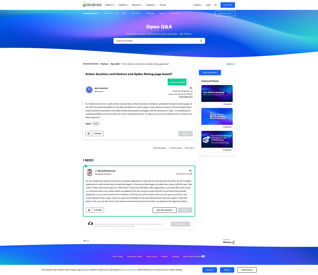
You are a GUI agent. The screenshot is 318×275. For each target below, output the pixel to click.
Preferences (247, 270)
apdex (96, 123)
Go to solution (178, 82)
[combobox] (159, 41)
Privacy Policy (130, 270)
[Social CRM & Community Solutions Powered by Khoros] (229, 242)
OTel (124, 13)
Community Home (90, 13)
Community (174, 13)
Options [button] (230, 64)
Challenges (150, 13)
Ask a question (210, 72)
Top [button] (87, 241)
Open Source (136, 13)
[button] (209, 270)
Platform (107, 13)
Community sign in (225, 13)
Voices (161, 13)
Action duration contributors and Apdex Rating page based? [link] (145, 64)
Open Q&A (115, 64)
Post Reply (180, 224)
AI (117, 13)
